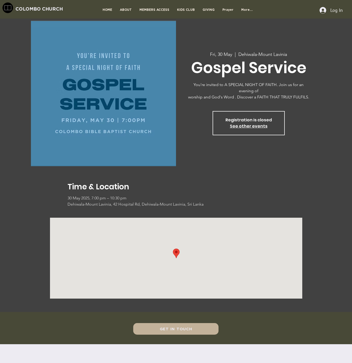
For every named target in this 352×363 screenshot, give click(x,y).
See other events (248, 126)
